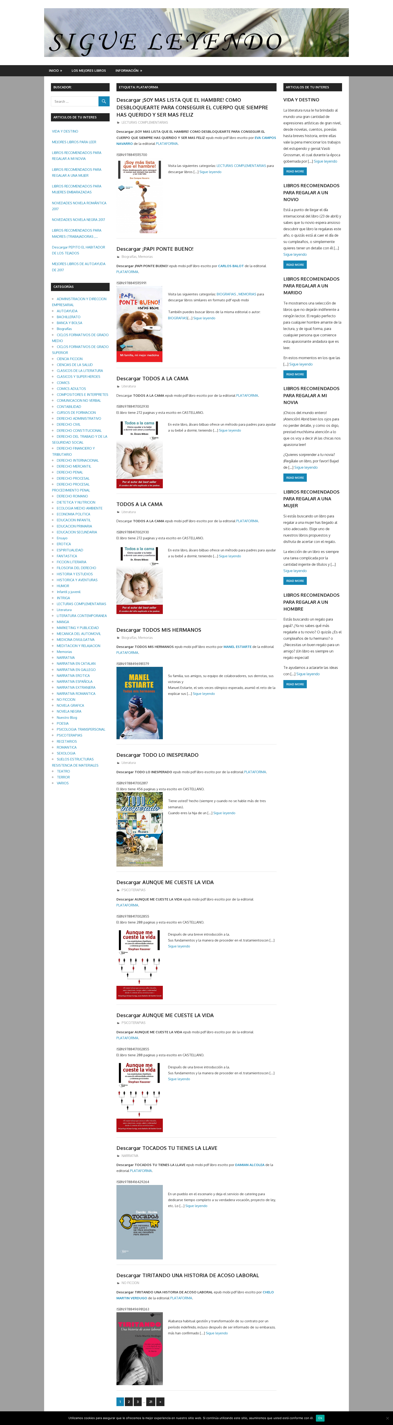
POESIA (63, 723)
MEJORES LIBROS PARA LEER (74, 142)
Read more (295, 171)
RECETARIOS (67, 741)
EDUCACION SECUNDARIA (77, 532)
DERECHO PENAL (70, 472)
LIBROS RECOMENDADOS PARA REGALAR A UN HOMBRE (311, 602)
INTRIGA (63, 598)
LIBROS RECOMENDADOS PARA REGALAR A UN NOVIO (311, 192)
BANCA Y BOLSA (69, 323)
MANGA (63, 622)
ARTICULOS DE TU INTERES (307, 87)
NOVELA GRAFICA (70, 705)
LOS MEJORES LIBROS (89, 70)
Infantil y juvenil (69, 592)
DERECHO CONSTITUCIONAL (79, 430)
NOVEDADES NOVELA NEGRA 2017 (78, 219)
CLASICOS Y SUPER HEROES (78, 376)
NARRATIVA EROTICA (73, 675)
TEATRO (63, 771)
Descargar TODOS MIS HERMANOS (158, 630)
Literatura (129, 386)
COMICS (63, 383)
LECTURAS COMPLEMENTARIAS (145, 122)
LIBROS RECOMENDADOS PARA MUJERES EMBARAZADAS (76, 189)
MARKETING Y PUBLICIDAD (78, 628)
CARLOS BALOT (231, 266)
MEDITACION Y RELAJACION (78, 646)
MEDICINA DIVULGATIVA (76, 639)
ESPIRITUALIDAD (70, 550)
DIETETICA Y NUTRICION (76, 502)
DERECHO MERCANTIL (74, 466)
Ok (320, 1418)
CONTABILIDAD (69, 406)
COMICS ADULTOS (71, 388)
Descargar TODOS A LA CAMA (152, 378)
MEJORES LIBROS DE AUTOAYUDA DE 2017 (79, 267)
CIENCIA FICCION (70, 359)
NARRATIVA (130, 1156)
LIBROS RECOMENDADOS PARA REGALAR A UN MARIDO (311, 286)
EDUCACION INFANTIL (74, 520)
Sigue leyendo (210, 172)
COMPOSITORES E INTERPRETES (82, 394)
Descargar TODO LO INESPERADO (157, 755)
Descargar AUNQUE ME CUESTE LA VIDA (165, 882)
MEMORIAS (247, 294)
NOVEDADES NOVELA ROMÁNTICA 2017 (79, 206)
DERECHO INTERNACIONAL (78, 460)
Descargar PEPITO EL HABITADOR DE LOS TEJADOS (78, 250)
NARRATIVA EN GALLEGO (76, 670)
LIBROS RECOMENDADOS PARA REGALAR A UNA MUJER (76, 172)
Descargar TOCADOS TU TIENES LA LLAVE (166, 1148)
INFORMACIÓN (127, 70)
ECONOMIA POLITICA (73, 514)
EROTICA (64, 544)
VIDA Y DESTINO (65, 131)
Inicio (54, 70)
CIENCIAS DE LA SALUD (75, 365)
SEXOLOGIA (66, 753)
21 (150, 1402)
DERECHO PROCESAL (73, 478)
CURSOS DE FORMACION (76, 412)
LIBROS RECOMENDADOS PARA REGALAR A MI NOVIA (76, 156)
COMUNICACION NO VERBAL (79, 400)
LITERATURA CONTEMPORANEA (82, 616)
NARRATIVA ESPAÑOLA (75, 681)
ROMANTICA (67, 747)
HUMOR (63, 586)
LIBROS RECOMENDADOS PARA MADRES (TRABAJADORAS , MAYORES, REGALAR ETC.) (76, 234)
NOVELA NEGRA (69, 711)
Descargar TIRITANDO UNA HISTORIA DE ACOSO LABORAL (187, 1275)
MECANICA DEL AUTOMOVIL (79, 634)
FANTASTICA (67, 556)
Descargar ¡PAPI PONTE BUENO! (154, 249)
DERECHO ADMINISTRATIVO (79, 418)
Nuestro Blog (67, 717)
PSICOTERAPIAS (134, 890)
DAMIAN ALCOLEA (250, 1165)
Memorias (145, 256)
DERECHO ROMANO (72, 496)
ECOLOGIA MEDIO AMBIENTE (80, 508)
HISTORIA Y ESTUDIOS (75, 574)
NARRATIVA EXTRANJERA (76, 687)
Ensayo (62, 538)
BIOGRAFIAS (226, 294)
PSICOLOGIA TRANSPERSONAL (81, 729)
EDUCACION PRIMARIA (74, 526)
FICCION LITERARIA (71, 562)
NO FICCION (130, 1283)
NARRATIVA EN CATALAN (76, 663)
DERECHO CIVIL (69, 424)
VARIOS (63, 783)
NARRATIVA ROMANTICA (76, 693)
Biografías (129, 256)
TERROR (63, 777)
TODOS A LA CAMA (139, 504)
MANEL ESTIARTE (238, 647)
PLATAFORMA (167, 143)
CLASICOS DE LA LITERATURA (80, 370)
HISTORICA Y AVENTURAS (77, 580)
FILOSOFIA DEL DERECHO (76, 568)
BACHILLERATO (69, 317)
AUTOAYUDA (67, 311)
